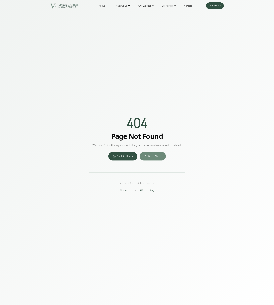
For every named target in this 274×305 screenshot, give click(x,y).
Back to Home (125, 156)
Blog (151, 190)
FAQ (140, 190)
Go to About (154, 156)
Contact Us (126, 190)
